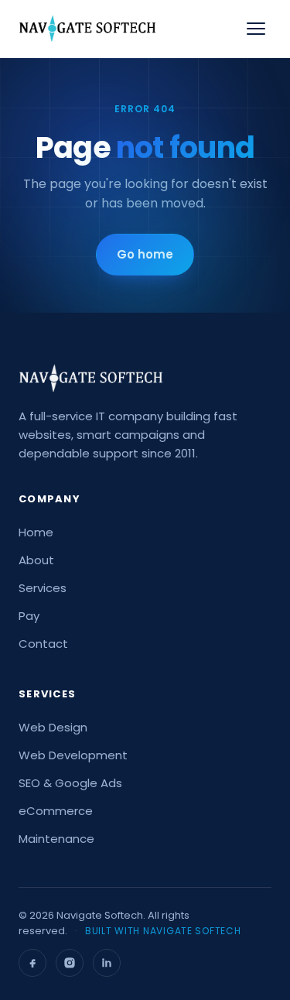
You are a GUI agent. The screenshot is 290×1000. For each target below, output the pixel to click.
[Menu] (256, 28)
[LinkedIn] (107, 963)
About (36, 560)
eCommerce (56, 811)
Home (36, 532)
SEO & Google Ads (70, 783)
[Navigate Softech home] (87, 28)
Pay (29, 616)
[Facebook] (32, 963)
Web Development (73, 755)
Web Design (53, 727)
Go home (145, 254)
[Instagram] (70, 963)
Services (43, 588)
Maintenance (56, 838)
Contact (43, 643)
